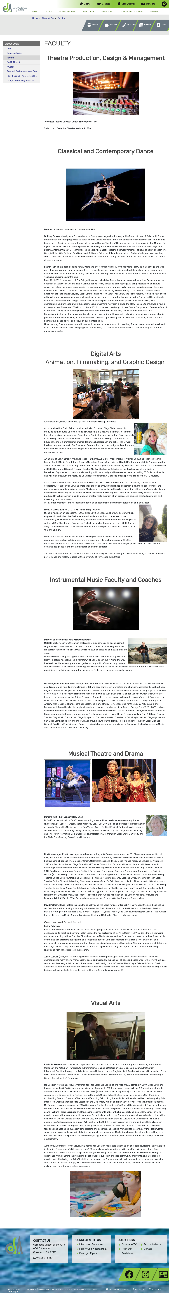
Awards (10, 67)
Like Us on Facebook (91, 1244)
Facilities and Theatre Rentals (22, 76)
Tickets (48, 11)
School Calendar (153, 1244)
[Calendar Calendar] (145, 30)
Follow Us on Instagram (93, 1248)
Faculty (61, 18)
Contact (154, 11)
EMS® (10, 1292)
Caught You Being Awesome (21, 80)
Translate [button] (151, 4)
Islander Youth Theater (132, 11)
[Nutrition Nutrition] (110, 30)
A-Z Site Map (156, 1289)
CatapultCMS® (90, 1289)
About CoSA (88, 11)
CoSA (9, 48)
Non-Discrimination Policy (119, 1289)
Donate (148, 1248)
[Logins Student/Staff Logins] (93, 30)
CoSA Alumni (13, 62)
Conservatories (14, 53)
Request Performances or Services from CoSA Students (23, 71)
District (87, 4)
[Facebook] (129, 1280)
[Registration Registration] (127, 30)
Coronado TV (129, 1244)
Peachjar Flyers (88, 1253)
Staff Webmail (128, 4)
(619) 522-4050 (43, 1258)
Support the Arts (67, 11)
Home (34, 11)
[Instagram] (146, 1280)
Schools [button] (106, 4)
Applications (108, 11)
